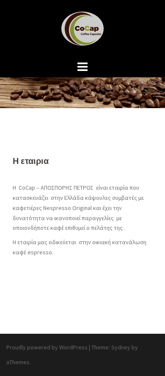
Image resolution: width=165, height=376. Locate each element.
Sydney (120, 347)
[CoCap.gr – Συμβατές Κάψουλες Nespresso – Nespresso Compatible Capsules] (82, 29)
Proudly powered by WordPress (47, 347)
